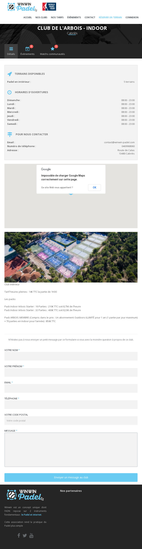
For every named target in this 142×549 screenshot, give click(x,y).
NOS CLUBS (41, 17)
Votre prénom (14, 366)
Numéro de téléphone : (21, 146)
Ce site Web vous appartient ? (57, 187)
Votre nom (12, 350)
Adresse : (12, 150)
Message (10, 430)
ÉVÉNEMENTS (74, 17)
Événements (28, 50)
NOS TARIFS (57, 17)
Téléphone (11, 398)
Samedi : (12, 124)
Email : (11, 142)
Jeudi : (11, 116)
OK (94, 187)
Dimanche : (14, 100)
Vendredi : (13, 119)
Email (8, 382)
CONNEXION (132, 17)
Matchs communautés (52, 50)
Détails (11, 54)
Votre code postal (16, 414)
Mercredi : (13, 112)
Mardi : (11, 108)
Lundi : (11, 104)
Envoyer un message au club (71, 477)
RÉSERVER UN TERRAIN (110, 17)
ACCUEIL (27, 17)
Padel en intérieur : (19, 81)
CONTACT (90, 17)
